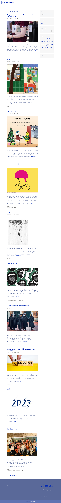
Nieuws (9, 159)
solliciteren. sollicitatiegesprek (17, 300)
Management (20, 470)
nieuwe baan (42, 45)
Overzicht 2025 (11, 111)
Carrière (48, 38)
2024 (8, 212)
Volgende (14, 475)
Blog (8, 106)
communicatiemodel (43, 40)
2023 (8, 389)
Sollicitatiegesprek (48, 45)
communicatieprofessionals (13, 470)
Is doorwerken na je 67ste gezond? (18, 164)
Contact (52, 5)
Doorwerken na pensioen (12, 207)
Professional (25, 5)
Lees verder (23, 103)
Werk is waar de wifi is (14, 60)
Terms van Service (50, 496)
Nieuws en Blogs (45, 5)
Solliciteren (10, 300)
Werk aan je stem (12, 263)
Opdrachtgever (18, 5)
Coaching (38, 5)
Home (12, 5)
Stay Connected (12, 429)
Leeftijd (47, 44)
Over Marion (32, 5)
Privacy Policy (45, 496)
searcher (45, 45)
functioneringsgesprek (43, 44)
